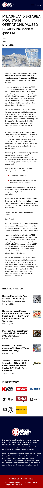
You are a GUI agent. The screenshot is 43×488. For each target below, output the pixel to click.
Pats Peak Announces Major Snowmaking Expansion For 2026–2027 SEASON (15, 333)
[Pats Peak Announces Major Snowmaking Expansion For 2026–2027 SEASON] (37, 336)
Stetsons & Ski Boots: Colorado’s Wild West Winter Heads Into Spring (15, 348)
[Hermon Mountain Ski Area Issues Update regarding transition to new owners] (37, 301)
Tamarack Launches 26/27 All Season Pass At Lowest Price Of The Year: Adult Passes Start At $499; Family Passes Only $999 (15, 365)
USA (4, 40)
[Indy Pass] (8, 389)
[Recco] (21, 389)
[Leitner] (35, 389)
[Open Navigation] (32, 5)
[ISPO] (8, 410)
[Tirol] (21, 400)
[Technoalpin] (21, 410)
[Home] (21, 432)
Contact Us (14, 478)
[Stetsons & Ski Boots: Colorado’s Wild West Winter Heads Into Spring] (37, 350)
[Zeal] (8, 400)
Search (24, 478)
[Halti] (35, 400)
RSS (31, 478)
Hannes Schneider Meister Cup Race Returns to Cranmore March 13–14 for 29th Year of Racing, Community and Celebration (16, 316)
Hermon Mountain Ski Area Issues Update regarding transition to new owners (14, 298)
